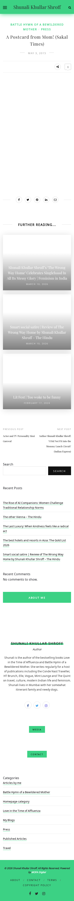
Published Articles (15, 838)
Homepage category (16, 801)
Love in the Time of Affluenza (21, 810)
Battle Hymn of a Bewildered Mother (26, 791)
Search (8, 463)
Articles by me (12, 782)
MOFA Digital (38, 872)
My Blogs (9, 819)
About (15, 880)
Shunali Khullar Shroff (37, 7)
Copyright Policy (37, 885)
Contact (34, 880)
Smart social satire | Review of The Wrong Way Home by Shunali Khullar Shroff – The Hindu (33, 556)
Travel (7, 847)
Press (46, 29)
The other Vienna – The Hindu (22, 516)
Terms (52, 880)
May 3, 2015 (37, 53)
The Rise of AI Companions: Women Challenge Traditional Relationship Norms (33, 505)
